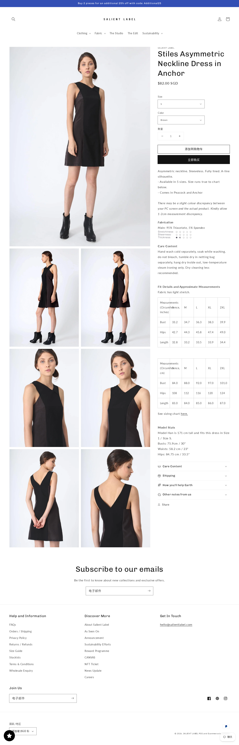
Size (160, 96)
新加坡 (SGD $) (20, 731)
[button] (13, 19)
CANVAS (90, 657)
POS (201, 733)
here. (184, 413)
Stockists (15, 657)
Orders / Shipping (20, 631)
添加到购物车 (194, 149)
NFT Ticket (91, 664)
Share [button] (165, 504)
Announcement (94, 637)
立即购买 (194, 159)
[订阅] (149, 591)
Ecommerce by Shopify (219, 733)
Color (161, 112)
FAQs (12, 624)
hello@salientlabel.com (176, 624)
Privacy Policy (18, 637)
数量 (160, 128)
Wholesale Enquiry (21, 670)
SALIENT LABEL (190, 733)
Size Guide (15, 650)
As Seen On (92, 631)
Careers (89, 677)
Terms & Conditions (21, 664)
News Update (93, 670)
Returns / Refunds (20, 644)
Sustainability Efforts (98, 644)
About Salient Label (97, 624)
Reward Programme (97, 650)
